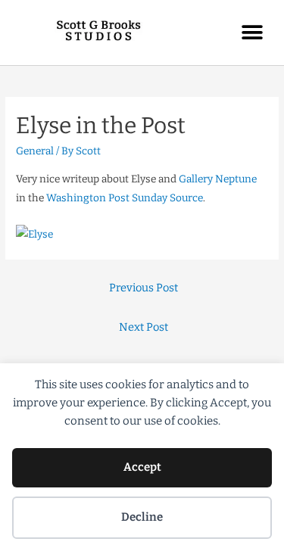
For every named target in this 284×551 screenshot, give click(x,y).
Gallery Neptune (218, 179)
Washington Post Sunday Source (124, 197)
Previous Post (143, 287)
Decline (142, 517)
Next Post (143, 327)
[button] (252, 32)
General (35, 151)
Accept (142, 467)
